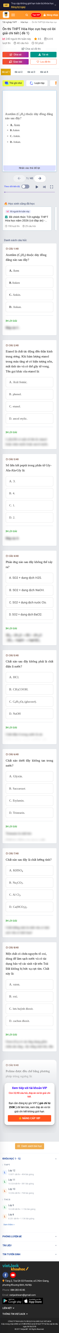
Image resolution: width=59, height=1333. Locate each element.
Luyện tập (39, 83)
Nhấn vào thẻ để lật (29, 168)
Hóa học (24, 22)
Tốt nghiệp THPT (9, 22)
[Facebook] (5, 1275)
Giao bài (17, 61)
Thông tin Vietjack (14, 1314)
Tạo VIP (36, 15)
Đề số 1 (6, 72)
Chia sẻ (17, 54)
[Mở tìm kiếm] (27, 15)
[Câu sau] (40, 178)
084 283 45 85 (17, 1290)
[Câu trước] (19, 178)
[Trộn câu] (44, 187)
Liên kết (7, 1308)
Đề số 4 (44, 72)
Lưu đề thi (45, 61)
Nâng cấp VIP (31, 1118)
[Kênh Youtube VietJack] (13, 1275)
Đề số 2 (18, 72)
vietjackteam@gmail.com (22, 1295)
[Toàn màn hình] (51, 187)
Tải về (45, 54)
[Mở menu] (13, 15)
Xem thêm (8, 1224)
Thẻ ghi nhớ (16, 83)
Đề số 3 (31, 72)
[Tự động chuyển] (37, 187)
